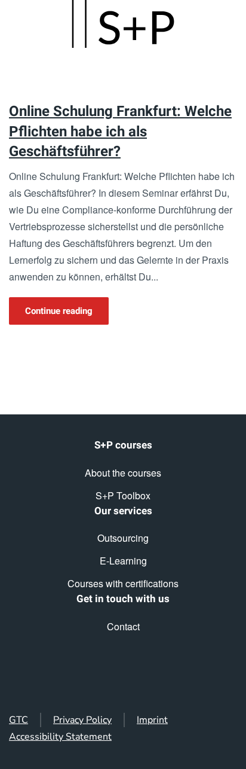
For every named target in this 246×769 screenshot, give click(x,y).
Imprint (152, 720)
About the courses (123, 473)
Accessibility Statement (60, 736)
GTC (18, 720)
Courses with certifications (123, 583)
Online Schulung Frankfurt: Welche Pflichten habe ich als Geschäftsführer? (120, 131)
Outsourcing (123, 538)
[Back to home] (123, 24)
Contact (123, 626)
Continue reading (59, 311)
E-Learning (123, 560)
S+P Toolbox (123, 495)
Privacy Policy (82, 720)
